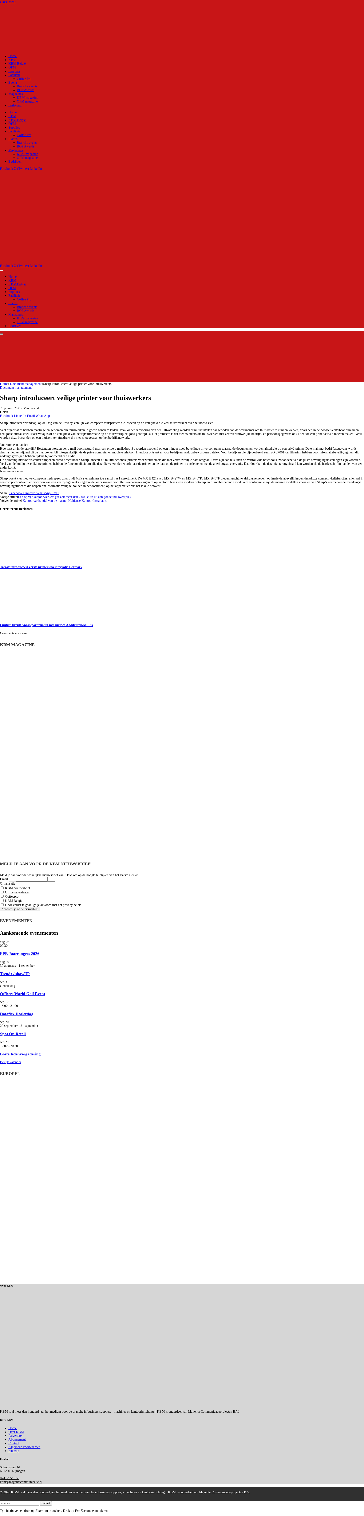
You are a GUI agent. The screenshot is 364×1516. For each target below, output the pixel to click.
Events (12, 82)
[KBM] (106, 262)
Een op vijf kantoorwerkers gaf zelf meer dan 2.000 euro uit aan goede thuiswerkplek (74, 497)
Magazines (15, 94)
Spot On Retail (13, 1034)
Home (12, 56)
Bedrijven (14, 105)
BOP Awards (25, 90)
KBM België (17, 63)
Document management (16, 387)
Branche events (27, 86)
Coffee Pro (24, 78)
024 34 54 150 (9, 1478)
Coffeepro (11, 896)
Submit (45, 1503)
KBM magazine (27, 97)
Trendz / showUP (15, 974)
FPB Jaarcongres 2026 (19, 953)
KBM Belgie (13, 900)
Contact (13, 1443)
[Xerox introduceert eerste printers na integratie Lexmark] (39, 558)
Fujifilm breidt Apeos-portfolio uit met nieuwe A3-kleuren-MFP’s (46, 625)
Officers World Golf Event (22, 994)
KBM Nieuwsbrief (17, 888)
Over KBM (16, 1432)
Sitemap (13, 1451)
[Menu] (1, 270)
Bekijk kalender (10, 1062)
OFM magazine (27, 101)
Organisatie (7, 883)
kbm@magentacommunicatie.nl (21, 1482)
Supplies (14, 71)
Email (4, 879)
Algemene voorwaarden (24, 1447)
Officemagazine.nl (16, 892)
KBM (12, 60)
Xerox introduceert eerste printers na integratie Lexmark (41, 567)
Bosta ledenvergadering (20, 1054)
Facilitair (14, 75)
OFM (12, 67)
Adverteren (15, 1435)
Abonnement (17, 1439)
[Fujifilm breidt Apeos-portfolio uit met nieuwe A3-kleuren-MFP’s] (39, 617)
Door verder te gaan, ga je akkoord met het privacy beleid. (43, 905)
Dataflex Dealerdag (16, 1014)
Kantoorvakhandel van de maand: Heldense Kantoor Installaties (65, 500)
